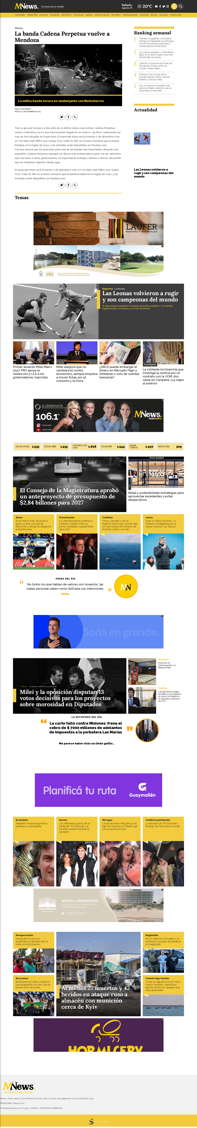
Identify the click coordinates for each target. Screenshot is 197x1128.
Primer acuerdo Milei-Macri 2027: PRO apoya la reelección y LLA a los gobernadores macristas (32, 372)
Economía (20, 15)
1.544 (121, 446)
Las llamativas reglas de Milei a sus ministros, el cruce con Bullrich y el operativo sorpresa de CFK (170, 696)
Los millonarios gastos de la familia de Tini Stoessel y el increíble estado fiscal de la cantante (74, 827)
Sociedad (54, 15)
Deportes (66, 15)
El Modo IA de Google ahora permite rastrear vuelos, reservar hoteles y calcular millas (154, 77)
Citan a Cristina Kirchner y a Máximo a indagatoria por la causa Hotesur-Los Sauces (161, 523)
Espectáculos (102, 15)
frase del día (65, 578)
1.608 (92, 446)
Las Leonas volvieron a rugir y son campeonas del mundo (153, 173)
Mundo (89, 15)
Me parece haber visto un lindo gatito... (87, 743)
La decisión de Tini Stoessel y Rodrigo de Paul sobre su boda (163, 825)
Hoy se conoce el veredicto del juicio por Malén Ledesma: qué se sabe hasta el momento (155, 88)
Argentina (32, 15)
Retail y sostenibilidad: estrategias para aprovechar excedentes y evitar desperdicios (156, 496)
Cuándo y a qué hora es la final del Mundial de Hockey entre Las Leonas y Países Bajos (155, 66)
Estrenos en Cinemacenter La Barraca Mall (167, 665)
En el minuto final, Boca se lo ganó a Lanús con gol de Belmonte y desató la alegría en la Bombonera (33, 525)
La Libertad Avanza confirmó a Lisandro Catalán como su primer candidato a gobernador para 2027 (76, 525)
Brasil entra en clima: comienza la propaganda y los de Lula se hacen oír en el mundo (33, 984)
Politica (44, 15)
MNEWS (65, 594)
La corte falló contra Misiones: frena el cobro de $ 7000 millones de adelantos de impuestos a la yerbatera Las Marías (85, 727)
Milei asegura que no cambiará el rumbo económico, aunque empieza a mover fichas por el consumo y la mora (76, 374)
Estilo (154, 15)
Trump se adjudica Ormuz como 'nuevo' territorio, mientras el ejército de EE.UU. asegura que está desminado (163, 986)
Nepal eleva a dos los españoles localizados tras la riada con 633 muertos (32, 941)
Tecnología (176, 15)
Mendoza (163, 659)
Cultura (163, 15)
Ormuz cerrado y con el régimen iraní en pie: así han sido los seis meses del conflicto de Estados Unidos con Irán (120, 525)
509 (179, 446)
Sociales (144, 15)
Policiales (79, 15)
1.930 (149, 446)
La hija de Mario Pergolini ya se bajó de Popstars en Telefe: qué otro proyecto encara (119, 826)
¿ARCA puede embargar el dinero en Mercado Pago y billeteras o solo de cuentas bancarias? (119, 372)
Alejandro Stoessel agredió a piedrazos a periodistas (32, 825)
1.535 (35, 446)
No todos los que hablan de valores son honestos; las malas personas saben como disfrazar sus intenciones (65, 586)
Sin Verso (116, 15)
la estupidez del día (87, 717)
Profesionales (130, 15)
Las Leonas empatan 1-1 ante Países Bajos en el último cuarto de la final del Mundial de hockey (156, 55)
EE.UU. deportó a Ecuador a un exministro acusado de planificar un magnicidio (163, 941)
